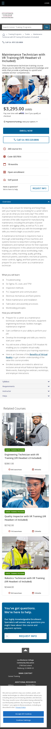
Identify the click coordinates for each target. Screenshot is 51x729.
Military (11, 685)
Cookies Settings (23, 720)
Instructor (6, 391)
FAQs (4, 396)
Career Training (14, 676)
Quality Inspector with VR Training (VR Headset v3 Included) (25, 518)
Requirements (8, 386)
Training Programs (14, 34)
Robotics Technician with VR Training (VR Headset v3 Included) (25, 580)
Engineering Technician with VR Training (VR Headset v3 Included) (23, 456)
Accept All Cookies (23, 714)
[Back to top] (25, 660)
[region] (23, 707)
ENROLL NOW (26, 130)
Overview (6, 201)
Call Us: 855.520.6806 (12, 42)
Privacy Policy (21, 707)
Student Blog (30, 685)
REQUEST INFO (39, 188)
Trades (27, 34)
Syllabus (5, 381)
